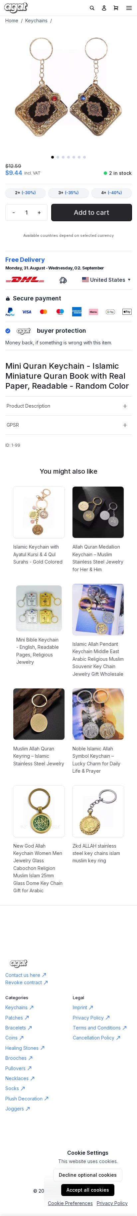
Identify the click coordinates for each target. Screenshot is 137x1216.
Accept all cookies (88, 1190)
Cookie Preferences (70, 1203)
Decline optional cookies (88, 1175)
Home (11, 20)
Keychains (36, 20)
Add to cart (91, 212)
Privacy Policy (112, 1203)
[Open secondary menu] (129, 8)
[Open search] (92, 8)
